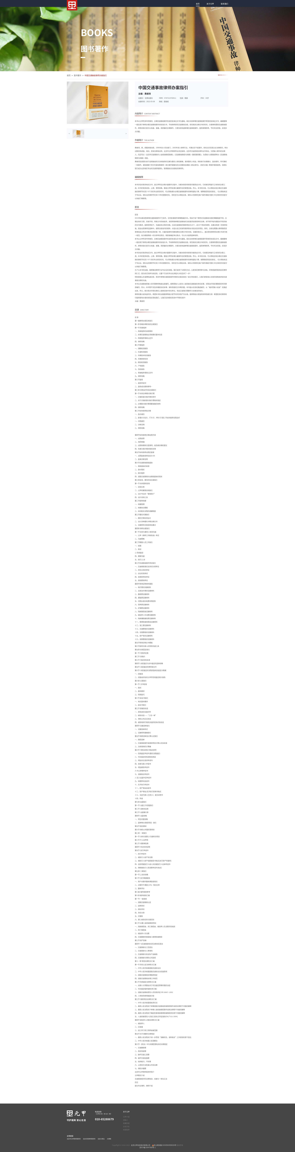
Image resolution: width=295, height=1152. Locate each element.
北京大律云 (101, 1139)
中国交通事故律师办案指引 (96, 75)
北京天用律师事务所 (89, 1139)
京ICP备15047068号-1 (147, 1147)
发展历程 (126, 1123)
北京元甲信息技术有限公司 (140, 1145)
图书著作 (77, 75)
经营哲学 (126, 1129)
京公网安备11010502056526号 (165, 1145)
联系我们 (224, 3)
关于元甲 (210, 3)
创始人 (125, 1120)
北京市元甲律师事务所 (74, 1139)
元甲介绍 (126, 1117)
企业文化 (126, 1126)
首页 (198, 3)
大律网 (109, 1139)
